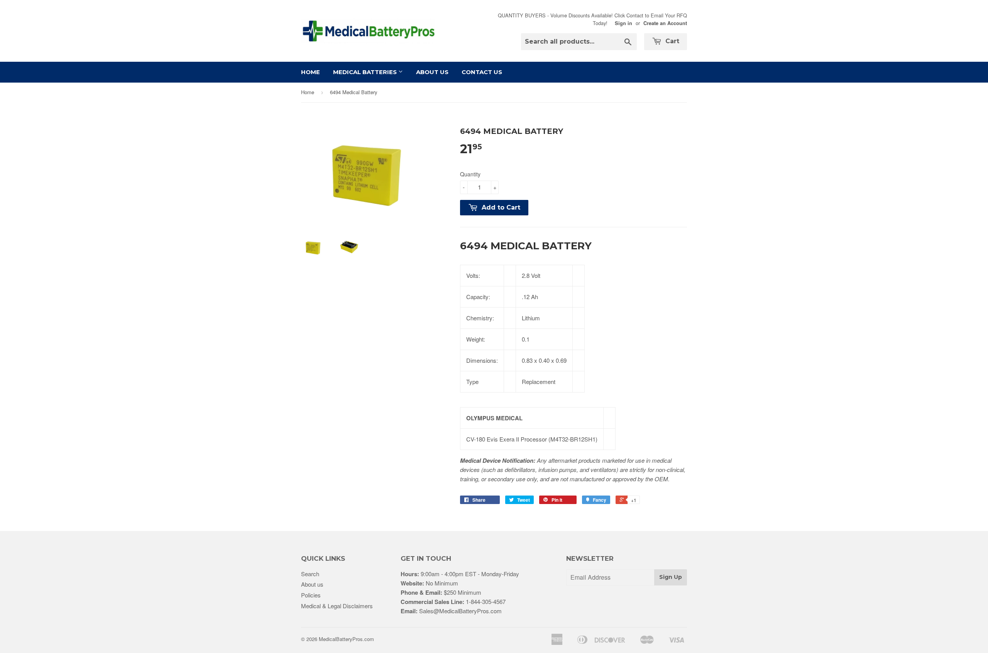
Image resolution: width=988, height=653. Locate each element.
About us (312, 584)
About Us (432, 72)
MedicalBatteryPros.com (346, 639)
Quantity (470, 174)
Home (310, 72)
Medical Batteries (365, 72)
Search (310, 574)
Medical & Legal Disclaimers (337, 606)
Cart (671, 41)
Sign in (623, 23)
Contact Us (482, 72)
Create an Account (665, 23)
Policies (311, 595)
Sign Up (670, 576)
